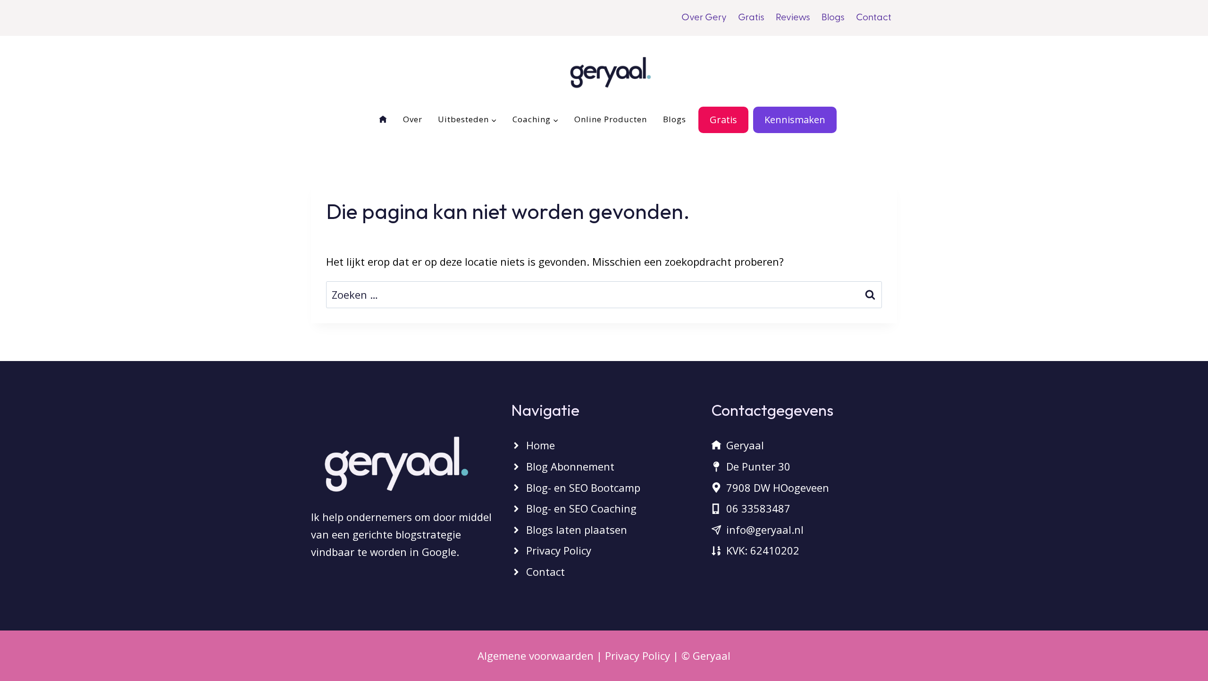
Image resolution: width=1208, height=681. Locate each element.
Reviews (793, 18)
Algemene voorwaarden (536, 655)
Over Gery (704, 18)
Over (412, 119)
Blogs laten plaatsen (576, 529)
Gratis (751, 18)
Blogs (833, 18)
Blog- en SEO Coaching (581, 508)
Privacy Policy (558, 550)
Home (540, 445)
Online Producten (610, 119)
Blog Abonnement (570, 466)
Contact (873, 18)
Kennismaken (794, 119)
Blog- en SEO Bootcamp (583, 487)
